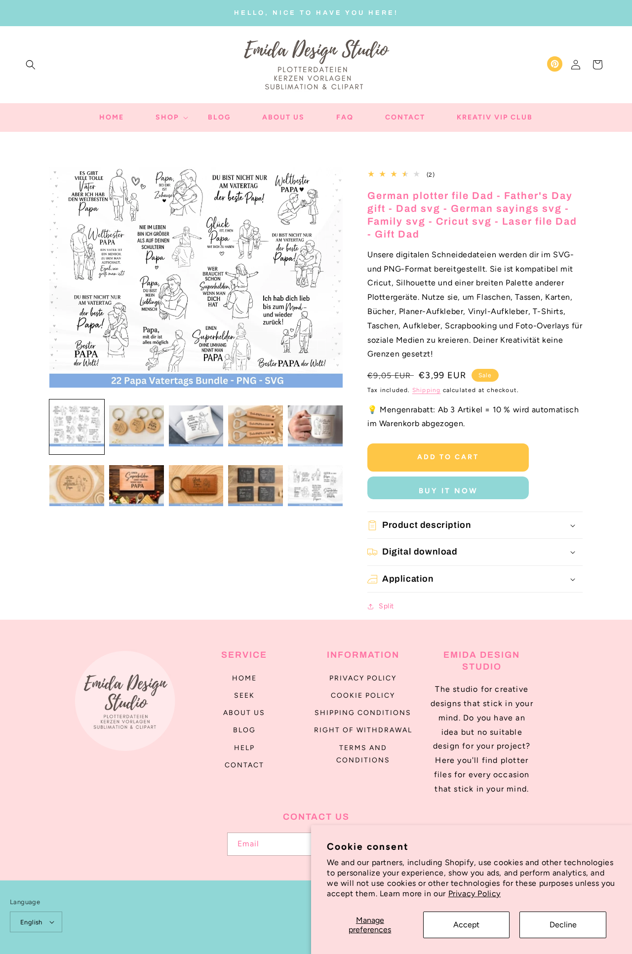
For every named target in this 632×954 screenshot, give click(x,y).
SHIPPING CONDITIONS (363, 713)
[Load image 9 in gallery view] (255, 486)
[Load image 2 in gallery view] (136, 426)
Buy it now (448, 490)
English (31, 922)
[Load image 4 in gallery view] (255, 426)
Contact (244, 765)
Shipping (426, 390)
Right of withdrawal (363, 730)
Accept (466, 924)
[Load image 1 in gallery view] (76, 426)
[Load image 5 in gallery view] (315, 426)
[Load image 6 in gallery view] (76, 486)
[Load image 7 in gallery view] (136, 486)
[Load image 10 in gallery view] (315, 486)
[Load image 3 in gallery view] (196, 426)
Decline (563, 924)
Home (244, 678)
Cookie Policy (363, 695)
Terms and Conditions (363, 754)
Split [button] (386, 606)
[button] (30, 65)
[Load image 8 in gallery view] (196, 486)
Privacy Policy (474, 893)
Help (244, 748)
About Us (244, 713)
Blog (244, 730)
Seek (244, 695)
